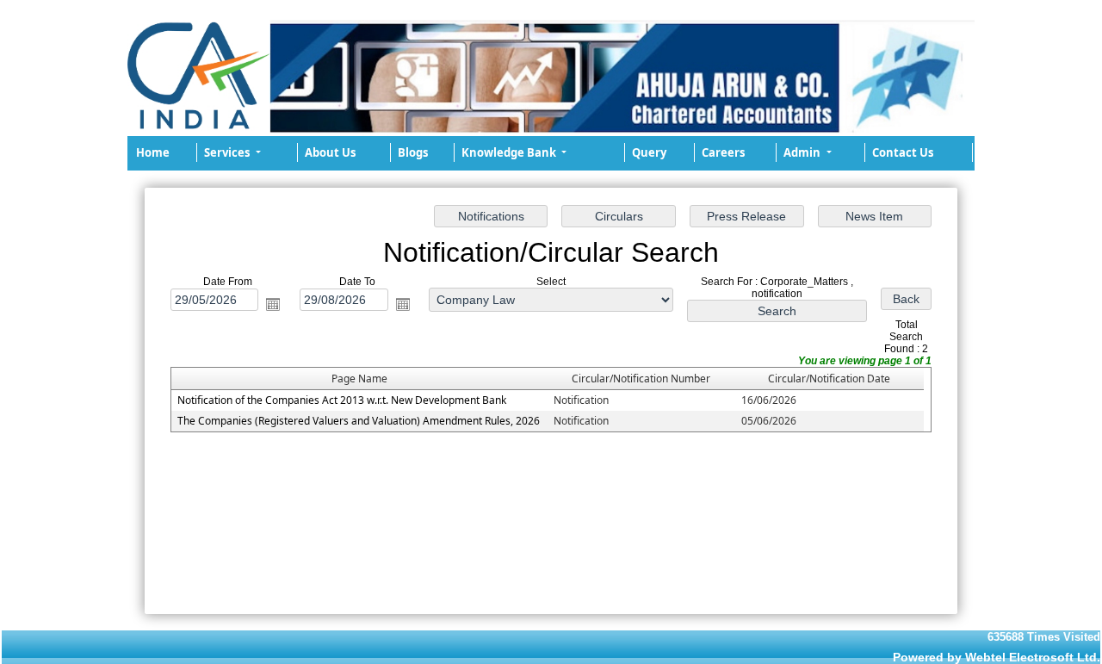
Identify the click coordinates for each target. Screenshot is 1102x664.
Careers (723, 152)
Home (153, 152)
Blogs (413, 152)
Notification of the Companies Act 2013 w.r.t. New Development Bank (341, 400)
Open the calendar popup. (272, 303)
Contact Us (902, 152)
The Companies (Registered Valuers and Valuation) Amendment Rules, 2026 (358, 420)
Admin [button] (803, 152)
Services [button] (228, 152)
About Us (330, 152)
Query (649, 152)
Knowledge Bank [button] (510, 152)
